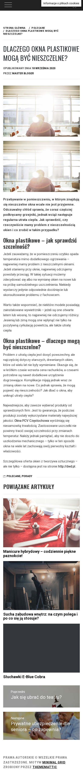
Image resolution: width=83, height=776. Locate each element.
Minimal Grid (54, 762)
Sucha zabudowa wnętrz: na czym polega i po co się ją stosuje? (40, 616)
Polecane (13, 476)
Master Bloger (23, 73)
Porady (27, 476)
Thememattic (45, 767)
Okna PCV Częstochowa (31, 421)
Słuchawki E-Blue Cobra (24, 677)
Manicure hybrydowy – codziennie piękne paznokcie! (39, 553)
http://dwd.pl (66, 466)
